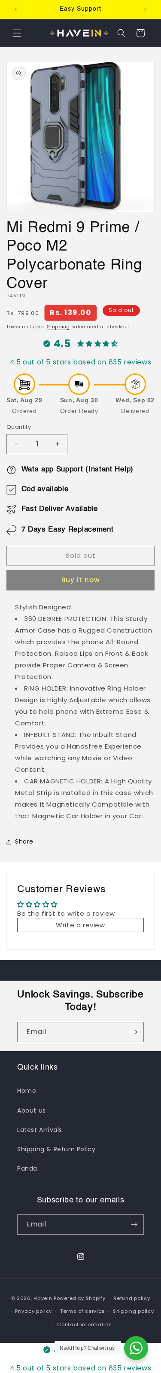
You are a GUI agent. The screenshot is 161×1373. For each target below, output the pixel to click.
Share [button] (24, 841)
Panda (27, 1168)
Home (26, 1090)
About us (31, 1110)
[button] (17, 33)
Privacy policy (33, 1311)
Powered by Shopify (80, 1297)
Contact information (84, 1324)
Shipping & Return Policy (56, 1149)
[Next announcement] (145, 9)
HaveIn (42, 1297)
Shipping (58, 327)
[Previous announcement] (15, 9)
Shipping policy (133, 1311)
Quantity (18, 427)
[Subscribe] (134, 1032)
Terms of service (82, 1311)
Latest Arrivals (39, 1129)
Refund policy (131, 1298)
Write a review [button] (80, 925)
